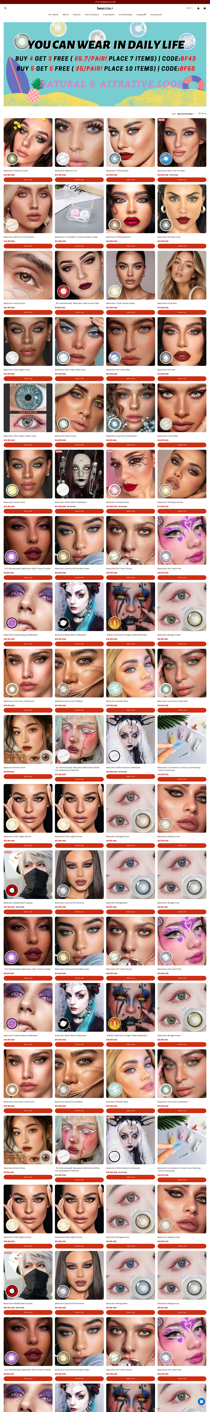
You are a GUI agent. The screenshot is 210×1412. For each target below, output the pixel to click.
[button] (5, 8)
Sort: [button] (182, 114)
